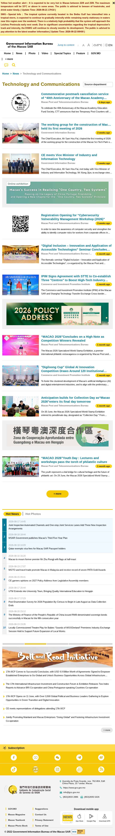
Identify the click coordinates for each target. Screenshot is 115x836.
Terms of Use (41, 826)
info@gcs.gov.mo (71, 792)
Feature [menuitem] (80, 53)
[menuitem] (19, 53)
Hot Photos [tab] (33, 513)
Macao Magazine (16, 814)
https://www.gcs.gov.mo (74, 788)
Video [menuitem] (45, 53)
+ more (106, 730)
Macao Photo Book (18, 826)
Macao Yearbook (16, 820)
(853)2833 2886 (70, 797)
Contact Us (40, 814)
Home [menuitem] (7, 53)
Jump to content (66, 45)
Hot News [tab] (12, 513)
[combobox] (98, 84)
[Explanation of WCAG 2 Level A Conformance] (78, 831)
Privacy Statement (44, 820)
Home (5, 73)
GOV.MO (12, 809)
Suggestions (41, 809)
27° (99, 45)
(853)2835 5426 (91, 797)
